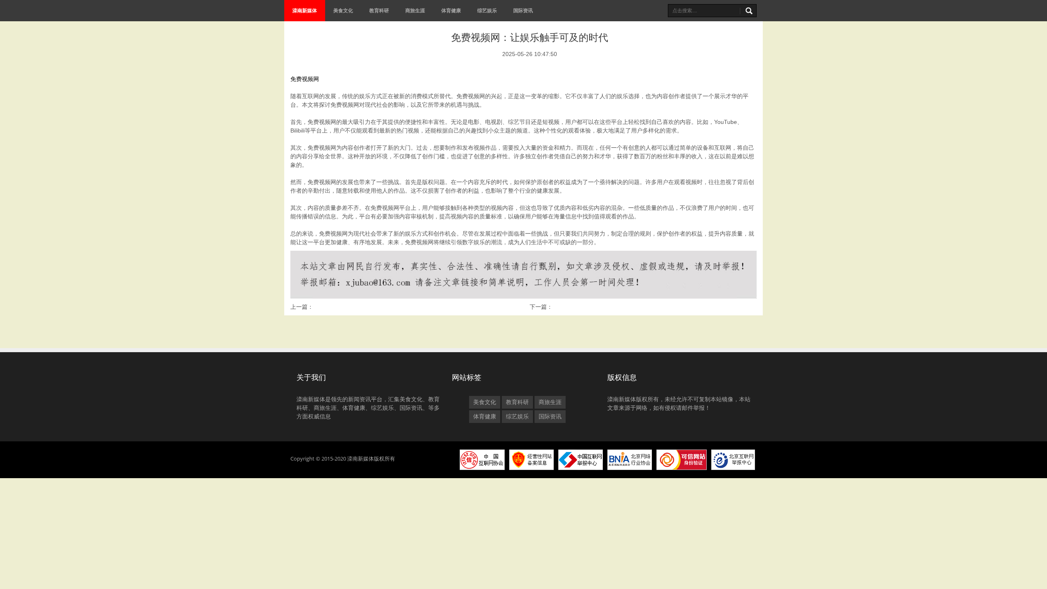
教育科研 (379, 10)
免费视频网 (304, 79)
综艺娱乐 (487, 10)
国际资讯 (523, 10)
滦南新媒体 (304, 10)
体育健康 (451, 10)
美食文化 (343, 10)
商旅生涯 (415, 10)
